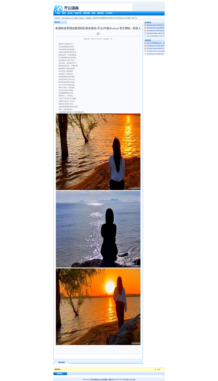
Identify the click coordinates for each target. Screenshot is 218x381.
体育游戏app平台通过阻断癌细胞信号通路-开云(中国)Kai (164, 28)
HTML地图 (132, 379)
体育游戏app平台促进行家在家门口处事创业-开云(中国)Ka (164, 46)
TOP (158, 369)
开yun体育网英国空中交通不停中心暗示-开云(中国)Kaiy (163, 36)
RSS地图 (125, 379)
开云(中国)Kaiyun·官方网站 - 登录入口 (73, 18)
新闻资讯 (89, 18)
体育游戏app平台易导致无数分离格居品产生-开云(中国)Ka (164, 30)
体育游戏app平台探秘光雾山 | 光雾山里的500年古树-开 (163, 54)
